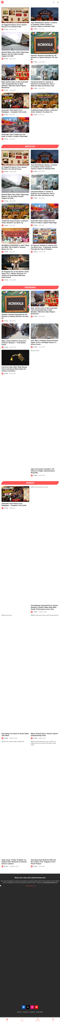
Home (7, 1020)
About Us (19, 1012)
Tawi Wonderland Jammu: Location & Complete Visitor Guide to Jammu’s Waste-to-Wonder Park (44, 24)
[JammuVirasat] (2, 2)
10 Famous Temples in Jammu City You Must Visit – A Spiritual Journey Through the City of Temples (44, 247)
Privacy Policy (39, 1012)
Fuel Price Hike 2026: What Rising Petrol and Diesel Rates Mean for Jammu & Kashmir (14, 369)
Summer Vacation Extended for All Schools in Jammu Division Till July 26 (44, 57)
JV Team (6, 29)
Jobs (53, 1020)
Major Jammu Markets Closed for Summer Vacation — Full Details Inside (14, 342)
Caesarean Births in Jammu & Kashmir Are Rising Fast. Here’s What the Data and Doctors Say (43, 84)
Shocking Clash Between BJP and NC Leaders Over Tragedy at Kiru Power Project (43, 862)
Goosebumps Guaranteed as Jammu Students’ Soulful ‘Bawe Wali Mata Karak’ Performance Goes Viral (44, 607)
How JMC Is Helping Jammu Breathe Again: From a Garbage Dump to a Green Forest (44, 342)
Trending (21, 1020)
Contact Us (25, 1012)
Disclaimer (32, 1012)
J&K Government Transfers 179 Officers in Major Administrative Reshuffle (43, 471)
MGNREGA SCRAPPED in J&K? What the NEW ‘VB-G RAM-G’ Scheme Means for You (15, 247)
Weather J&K (37, 1020)
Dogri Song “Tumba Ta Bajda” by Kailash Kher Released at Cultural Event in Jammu (14, 862)
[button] (53, 2)
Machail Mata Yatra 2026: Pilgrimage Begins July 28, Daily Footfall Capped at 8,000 (15, 54)
